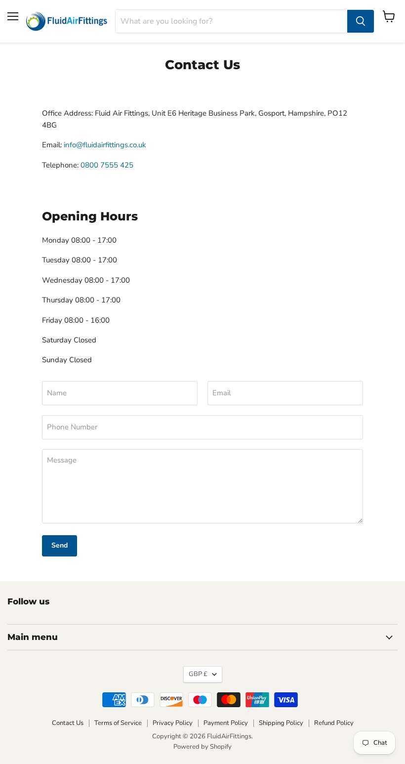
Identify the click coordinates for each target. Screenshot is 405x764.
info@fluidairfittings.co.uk (105, 145)
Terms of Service (118, 723)
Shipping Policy (281, 723)
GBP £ (198, 674)
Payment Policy (225, 723)
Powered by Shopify (202, 746)
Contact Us (67, 723)
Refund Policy (334, 723)
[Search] (360, 21)
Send (59, 545)
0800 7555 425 (107, 165)
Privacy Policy (173, 723)
